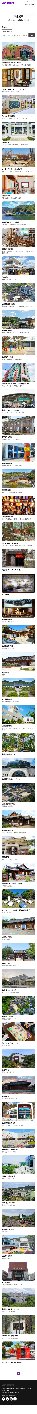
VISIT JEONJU (8, 3)
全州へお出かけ (11, 20)
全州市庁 (4, 1395)
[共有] (28, 20)
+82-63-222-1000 (13, 1392)
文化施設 (20, 20)
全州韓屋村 (12, 1395)
